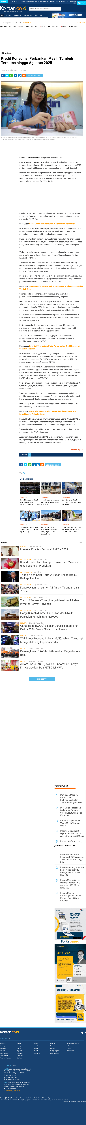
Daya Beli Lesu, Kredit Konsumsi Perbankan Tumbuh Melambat (72, 502)
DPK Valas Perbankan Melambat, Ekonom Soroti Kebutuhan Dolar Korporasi (71, 811)
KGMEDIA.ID (64, 1)
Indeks (80, 543)
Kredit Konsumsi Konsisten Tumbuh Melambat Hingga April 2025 (50, 502)
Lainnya (81, 23)
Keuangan (28, 16)
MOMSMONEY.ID (55, 1)
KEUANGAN (6, 53)
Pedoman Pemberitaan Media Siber (30, 1098)
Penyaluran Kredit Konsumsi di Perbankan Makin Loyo (52, 224)
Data (13, 23)
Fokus (19, 1048)
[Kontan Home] (2, 16)
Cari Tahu (19, 1058)
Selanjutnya (76, 449)
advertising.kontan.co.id (13, 1091)
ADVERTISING (73, 1)
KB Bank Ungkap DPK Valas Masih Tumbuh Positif (70, 823)
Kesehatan (20, 1055)
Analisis (36, 1043)
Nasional (5, 19)
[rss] (24, 75)
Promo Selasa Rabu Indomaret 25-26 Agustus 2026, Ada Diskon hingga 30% (72, 858)
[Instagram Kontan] (85, 1032)
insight (8, 16)
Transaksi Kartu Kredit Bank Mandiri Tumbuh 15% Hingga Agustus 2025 (29, 530)
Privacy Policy (46, 1098)
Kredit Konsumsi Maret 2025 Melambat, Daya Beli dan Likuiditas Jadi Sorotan (71, 530)
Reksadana (53, 1046)
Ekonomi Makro (55, 1053)
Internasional (17, 19)
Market (52, 1043)
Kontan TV (37, 1053)
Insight (36, 1051)
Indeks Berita (42, 679)
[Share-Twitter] (7, 75)
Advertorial (70, 1051)
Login (74, 3)
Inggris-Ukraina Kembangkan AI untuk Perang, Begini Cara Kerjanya (70, 897)
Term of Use (15, 1098)
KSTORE (11, 1)
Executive (37, 1046)
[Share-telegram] (20, 75)
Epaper (3, 1)
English (19, 1043)
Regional (19, 1051)
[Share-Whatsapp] (11, 75)
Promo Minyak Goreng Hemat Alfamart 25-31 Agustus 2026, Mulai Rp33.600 (70, 884)
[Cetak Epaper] (67, 18)
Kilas (68, 1046)
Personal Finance (33, 19)
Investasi (17, 16)
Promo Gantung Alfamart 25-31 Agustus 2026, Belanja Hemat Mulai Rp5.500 (72, 871)
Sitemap (2, 1098)
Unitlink (52, 1048)
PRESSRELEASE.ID (32, 1)
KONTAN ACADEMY (20, 1)
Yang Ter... (20, 1053)
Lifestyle (5, 23)
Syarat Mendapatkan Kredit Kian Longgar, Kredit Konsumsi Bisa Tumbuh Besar (30, 502)
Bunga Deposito (55, 1051)
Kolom (23, 547)
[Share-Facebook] (3, 75)
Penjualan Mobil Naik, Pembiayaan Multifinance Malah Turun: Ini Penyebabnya (71, 799)
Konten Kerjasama (73, 1043)
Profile (8, 1098)
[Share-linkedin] (15, 75)
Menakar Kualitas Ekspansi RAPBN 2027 (44, 549)
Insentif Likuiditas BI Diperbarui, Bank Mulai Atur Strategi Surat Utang (72, 833)
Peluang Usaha (4, 1055)
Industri (38, 16)
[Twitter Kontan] (82, 1032)
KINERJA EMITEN (44, 1)
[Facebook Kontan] (80, 1032)
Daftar (82, 3)
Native (69, 1048)
